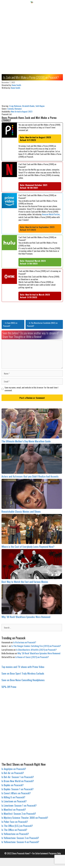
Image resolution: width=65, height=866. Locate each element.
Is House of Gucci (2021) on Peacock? (32, 657)
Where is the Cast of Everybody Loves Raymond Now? (28, 546)
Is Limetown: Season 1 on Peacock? (19, 805)
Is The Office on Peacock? (14, 830)
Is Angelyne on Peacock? (14, 769)
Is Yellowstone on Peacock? (15, 834)
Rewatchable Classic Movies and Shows (21, 511)
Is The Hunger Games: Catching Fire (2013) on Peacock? (36, 646)
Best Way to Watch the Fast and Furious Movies (25, 582)
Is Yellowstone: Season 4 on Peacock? (20, 842)
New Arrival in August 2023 (21, 111)
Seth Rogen (40, 105)
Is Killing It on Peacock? (13, 797)
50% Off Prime (9, 687)
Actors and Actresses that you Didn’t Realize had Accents (30, 476)
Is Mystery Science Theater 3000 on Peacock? (25, 817)
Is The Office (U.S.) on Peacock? (17, 826)
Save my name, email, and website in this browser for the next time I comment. (31, 389)
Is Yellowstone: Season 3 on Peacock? (20, 838)
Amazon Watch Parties (51, 214)
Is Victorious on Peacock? (24, 642)
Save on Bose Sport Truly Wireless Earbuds (23, 673)
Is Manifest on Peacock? (14, 809)
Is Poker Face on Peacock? (15, 822)
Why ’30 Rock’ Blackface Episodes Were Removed (26, 617)
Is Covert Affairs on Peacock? (16, 793)
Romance (18, 108)
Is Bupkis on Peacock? (13, 785)
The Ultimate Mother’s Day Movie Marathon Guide (26, 441)
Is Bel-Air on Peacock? (13, 773)
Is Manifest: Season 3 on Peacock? (19, 813)
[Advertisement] (32, 37)
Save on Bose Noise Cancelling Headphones (23, 680)
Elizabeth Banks (28, 105)
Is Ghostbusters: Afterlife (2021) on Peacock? (36, 649)
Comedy (10, 108)
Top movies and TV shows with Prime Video (23, 667)
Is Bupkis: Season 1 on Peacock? (18, 789)
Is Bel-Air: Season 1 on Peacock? (18, 777)
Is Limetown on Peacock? (14, 801)
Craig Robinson (15, 105)
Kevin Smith (16, 85)
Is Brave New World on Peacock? (18, 781)
